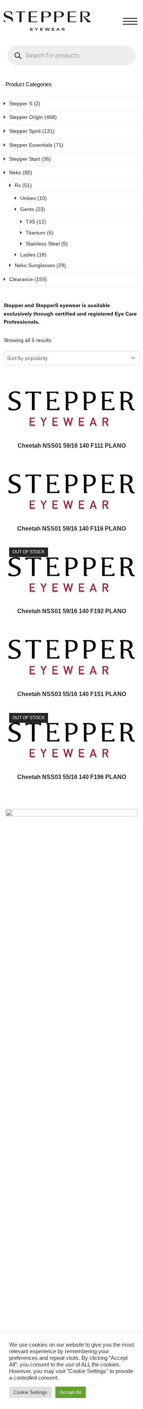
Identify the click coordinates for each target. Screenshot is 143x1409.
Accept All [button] (70, 1392)
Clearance (21, 279)
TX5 (30, 222)
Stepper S (20, 103)
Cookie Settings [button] (30, 1392)
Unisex (28, 198)
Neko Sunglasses (35, 265)
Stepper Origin (26, 117)
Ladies (28, 255)
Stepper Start (24, 159)
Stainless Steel (43, 244)
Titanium (35, 233)
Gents (27, 209)
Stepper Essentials (30, 145)
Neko (15, 172)
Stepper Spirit (25, 131)
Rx (18, 185)
